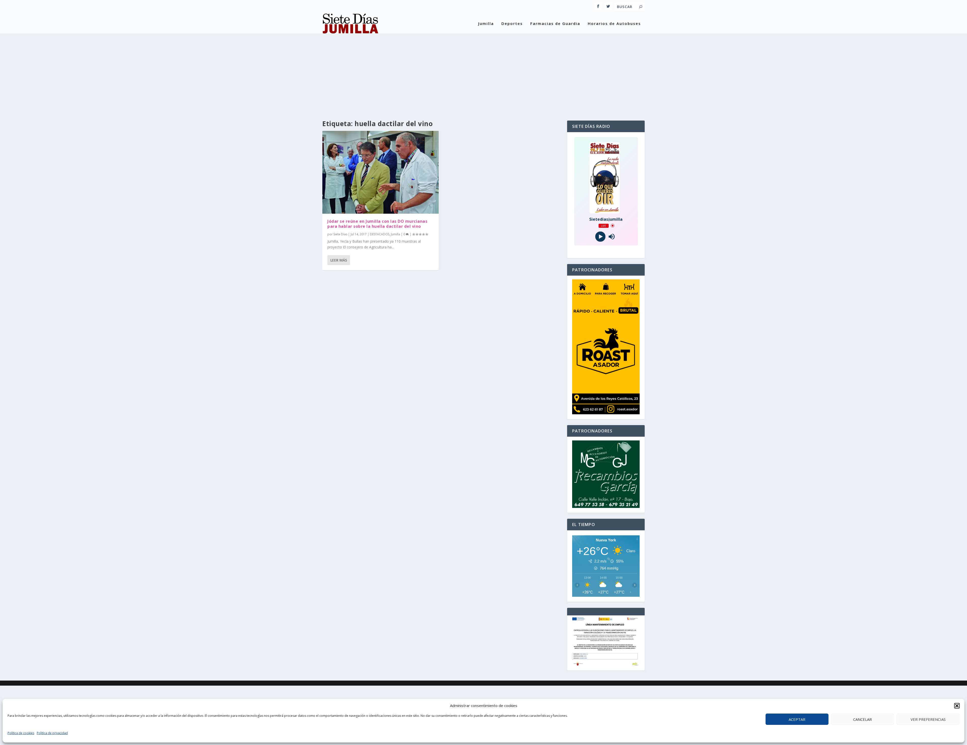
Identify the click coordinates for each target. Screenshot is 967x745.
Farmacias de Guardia (555, 23)
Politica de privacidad (52, 733)
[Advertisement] (483, 73)
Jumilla (486, 23)
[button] (956, 705)
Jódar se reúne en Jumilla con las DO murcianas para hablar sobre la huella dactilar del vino (377, 223)
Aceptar (797, 719)
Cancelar (862, 719)
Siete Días (340, 234)
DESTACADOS (379, 234)
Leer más (338, 260)
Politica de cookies (21, 733)
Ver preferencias (928, 719)
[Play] (600, 236)
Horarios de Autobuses (614, 23)
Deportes (512, 23)
